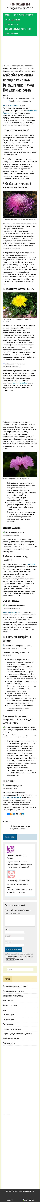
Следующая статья (18, 829)
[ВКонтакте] (8, 814)
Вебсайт (8, 942)
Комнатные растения (12, 20)
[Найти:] (20, 969)
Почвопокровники (11, 33)
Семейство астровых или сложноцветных (18, 98)
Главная (7, 15)
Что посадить (13, 105)
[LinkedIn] (22, 814)
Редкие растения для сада (23, 15)
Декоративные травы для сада (13, 996)
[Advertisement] (20, 50)
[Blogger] (20, 814)
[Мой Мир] (14, 814)
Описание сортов (8, 1014)
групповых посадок (12, 797)
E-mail (7, 936)
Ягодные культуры (9, 1043)
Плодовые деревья (9, 1019)
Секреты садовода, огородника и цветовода (17, 1033)
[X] (17, 814)
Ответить (10, 858)
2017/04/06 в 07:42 (23, 880)
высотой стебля (20, 383)
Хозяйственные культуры (11, 1038)
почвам (31, 564)
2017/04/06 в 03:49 (19, 855)
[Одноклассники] (11, 814)
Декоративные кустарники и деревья (18, 29)
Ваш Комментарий (12, 914)
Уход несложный (11, 612)
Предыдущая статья (21, 826)
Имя (6, 929)
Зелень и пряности (9, 1000)
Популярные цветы (11, 24)
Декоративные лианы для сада (13, 991)
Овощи (5, 1010)
